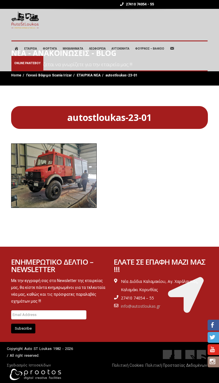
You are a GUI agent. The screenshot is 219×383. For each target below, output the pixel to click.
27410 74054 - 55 (139, 4)
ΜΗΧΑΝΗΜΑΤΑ (73, 48)
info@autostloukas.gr (140, 306)
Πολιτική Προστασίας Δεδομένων (176, 365)
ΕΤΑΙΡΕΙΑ (30, 48)
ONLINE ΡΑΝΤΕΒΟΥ (27, 63)
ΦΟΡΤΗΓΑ (50, 48)
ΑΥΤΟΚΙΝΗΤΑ (120, 48)
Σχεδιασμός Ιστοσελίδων (29, 365)
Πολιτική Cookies (128, 365)
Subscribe (23, 328)
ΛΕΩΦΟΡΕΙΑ (97, 48)
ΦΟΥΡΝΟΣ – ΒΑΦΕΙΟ (149, 48)
